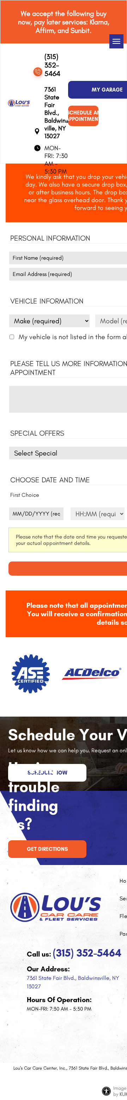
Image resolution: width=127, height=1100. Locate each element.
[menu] (116, 41)
